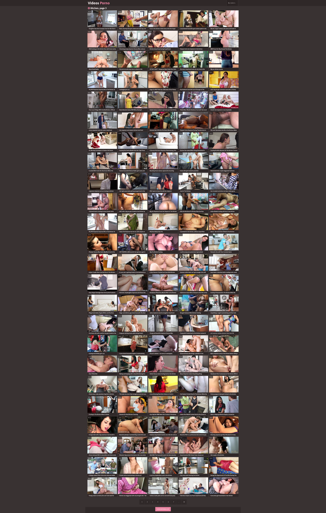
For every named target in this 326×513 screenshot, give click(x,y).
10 (184, 502)
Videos (99, 3)
